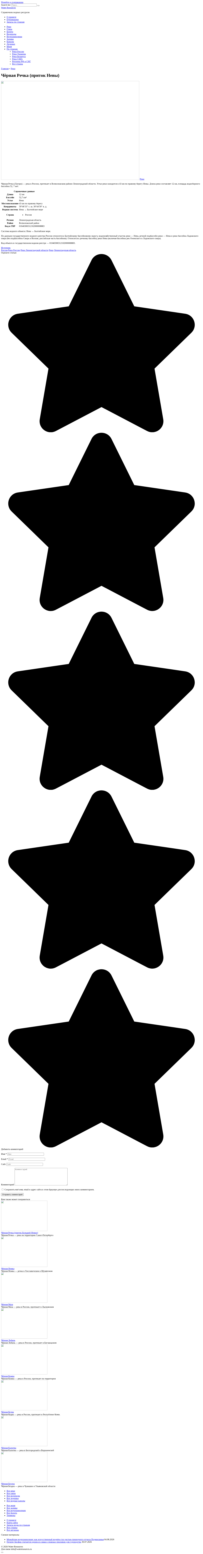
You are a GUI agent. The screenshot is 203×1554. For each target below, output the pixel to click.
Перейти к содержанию (12, 2)
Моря (9, 46)
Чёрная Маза (7, 1304)
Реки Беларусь (19, 56)
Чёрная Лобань (8, 1340)
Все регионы (13, 1530)
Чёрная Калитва (8, 1448)
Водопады (11, 34)
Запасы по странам (15, 22)
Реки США (17, 59)
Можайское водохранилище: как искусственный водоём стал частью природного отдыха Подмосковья (55, 1539)
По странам (12, 49)
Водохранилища (14, 36)
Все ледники (13, 1498)
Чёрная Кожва (7, 1376)
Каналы (10, 41)
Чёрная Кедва (7, 1412)
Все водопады (13, 1496)
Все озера (11, 1493)
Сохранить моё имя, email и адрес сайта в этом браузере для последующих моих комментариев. (49, 1189)
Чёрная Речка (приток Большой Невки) (19, 1233)
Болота (10, 31)
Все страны (17, 64)
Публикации (13, 19)
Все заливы (12, 1508)
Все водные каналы (16, 1501)
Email (4, 1159)
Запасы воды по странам (18, 1525)
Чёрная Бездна (8, 1484)
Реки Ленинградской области (34, 250)
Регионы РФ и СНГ (21, 61)
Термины (11, 1515)
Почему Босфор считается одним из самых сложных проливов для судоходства (44, 1542)
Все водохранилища (16, 1510)
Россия (4, 250)
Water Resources (8, 7)
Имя (4, 1154)
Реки (9, 27)
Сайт (3, 1164)
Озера (9, 29)
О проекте (11, 17)
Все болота (12, 1513)
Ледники (11, 44)
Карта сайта (12, 1522)
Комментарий (7, 1184)
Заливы (10, 39)
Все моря (11, 1505)
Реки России (18, 51)
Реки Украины (19, 54)
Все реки (11, 1491)
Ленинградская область (65, 250)
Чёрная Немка (7, 1268)
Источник (5, 248)
